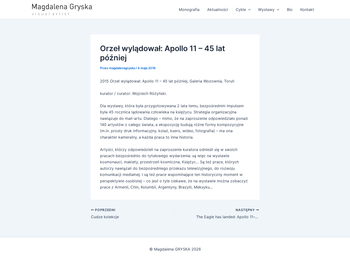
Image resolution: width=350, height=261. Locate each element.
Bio (290, 9)
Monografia (189, 9)
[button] (248, 9)
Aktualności (217, 9)
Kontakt (307, 9)
